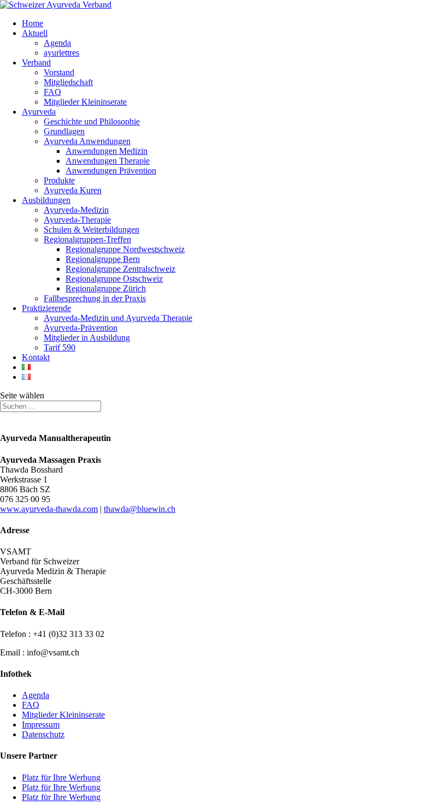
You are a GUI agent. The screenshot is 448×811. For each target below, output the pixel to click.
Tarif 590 (59, 347)
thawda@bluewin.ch (139, 509)
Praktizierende (46, 308)
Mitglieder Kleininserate (85, 101)
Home (32, 23)
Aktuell (35, 33)
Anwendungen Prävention (111, 170)
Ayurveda (39, 111)
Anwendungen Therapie (108, 160)
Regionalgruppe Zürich (106, 288)
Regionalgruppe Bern (103, 259)
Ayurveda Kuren (73, 190)
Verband (36, 62)
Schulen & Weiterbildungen (91, 229)
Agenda (57, 42)
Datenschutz (43, 734)
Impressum (41, 724)
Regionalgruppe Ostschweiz (114, 278)
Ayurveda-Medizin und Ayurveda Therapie (118, 318)
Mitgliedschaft (68, 82)
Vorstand (59, 72)
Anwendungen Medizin (107, 151)
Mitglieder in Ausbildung (87, 337)
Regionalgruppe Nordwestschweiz (125, 249)
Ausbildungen (46, 200)
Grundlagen (64, 131)
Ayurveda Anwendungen (87, 141)
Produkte (59, 180)
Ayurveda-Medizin (76, 209)
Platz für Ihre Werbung (61, 777)
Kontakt (36, 357)
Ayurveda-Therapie (77, 219)
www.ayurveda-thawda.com (49, 509)
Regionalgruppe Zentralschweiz (120, 268)
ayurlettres (61, 52)
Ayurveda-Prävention (80, 327)
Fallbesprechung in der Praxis (95, 298)
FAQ (52, 92)
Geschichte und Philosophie (92, 121)
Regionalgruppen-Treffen (87, 239)
